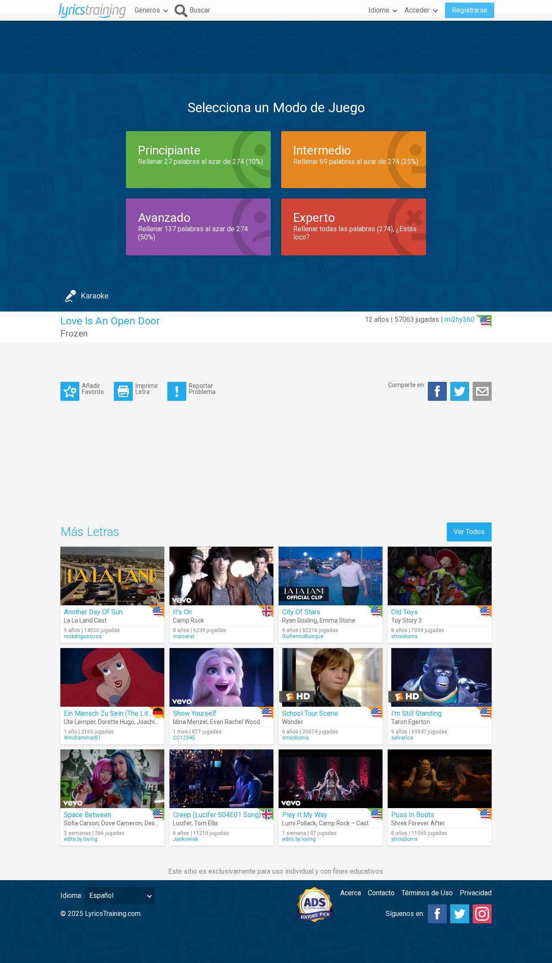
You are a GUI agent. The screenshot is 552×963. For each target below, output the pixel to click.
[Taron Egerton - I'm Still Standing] (440, 677)
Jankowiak (185, 839)
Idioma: (71, 895)
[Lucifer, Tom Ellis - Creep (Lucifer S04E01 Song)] (221, 778)
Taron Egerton (410, 721)
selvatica (402, 738)
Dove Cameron (121, 823)
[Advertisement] (276, 47)
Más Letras (89, 532)
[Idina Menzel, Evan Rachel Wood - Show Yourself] (221, 677)
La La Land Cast (85, 620)
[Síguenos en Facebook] (437, 913)
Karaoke (95, 295)
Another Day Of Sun (93, 612)
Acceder (417, 10)
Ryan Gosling (299, 620)
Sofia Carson (81, 823)
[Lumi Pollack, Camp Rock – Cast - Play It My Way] (331, 778)
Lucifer (182, 823)
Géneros (147, 10)
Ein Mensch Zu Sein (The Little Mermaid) (125, 713)
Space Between (87, 815)
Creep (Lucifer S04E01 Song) (217, 815)
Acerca (350, 893)
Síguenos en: (405, 914)
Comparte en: (406, 385)
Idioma (378, 10)
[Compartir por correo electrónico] (482, 391)
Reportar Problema (202, 388)
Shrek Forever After (418, 823)
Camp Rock (188, 620)
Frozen (74, 333)
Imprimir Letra (146, 388)
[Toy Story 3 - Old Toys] (440, 576)
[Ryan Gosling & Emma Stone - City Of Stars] (331, 576)
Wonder (292, 721)
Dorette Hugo (116, 721)
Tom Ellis (206, 823)
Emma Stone (337, 620)
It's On (182, 612)
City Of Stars (301, 612)
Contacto (381, 893)
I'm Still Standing (416, 713)
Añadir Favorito (93, 388)
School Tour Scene (310, 713)
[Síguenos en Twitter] (459, 913)
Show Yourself (194, 713)
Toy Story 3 (406, 620)
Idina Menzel (190, 721)
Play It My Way (304, 815)
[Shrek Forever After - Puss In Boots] (440, 778)
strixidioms (404, 636)
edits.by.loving (80, 839)
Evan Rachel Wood (235, 721)
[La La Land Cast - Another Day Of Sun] (112, 576)
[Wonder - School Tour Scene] (331, 677)
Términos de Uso (427, 893)
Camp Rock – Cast (344, 823)
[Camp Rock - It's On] (221, 576)
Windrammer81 (82, 738)
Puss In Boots (412, 815)
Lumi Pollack (299, 823)
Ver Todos (469, 532)
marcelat (183, 636)
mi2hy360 (459, 319)
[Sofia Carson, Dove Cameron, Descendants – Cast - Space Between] (112, 778)
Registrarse (469, 10)
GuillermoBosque (302, 636)
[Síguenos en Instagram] (482, 913)
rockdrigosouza (82, 636)
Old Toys (404, 612)
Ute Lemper (79, 721)
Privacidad (476, 893)
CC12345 (184, 738)
